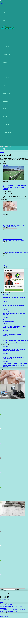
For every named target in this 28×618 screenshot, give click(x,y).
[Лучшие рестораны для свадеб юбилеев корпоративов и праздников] (12, 471)
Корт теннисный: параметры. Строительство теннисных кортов (14, 187)
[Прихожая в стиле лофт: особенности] (12, 500)
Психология (8, 70)
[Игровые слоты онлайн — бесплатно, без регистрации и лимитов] (12, 485)
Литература (8, 132)
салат (6, 611)
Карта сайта (8, 54)
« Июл (1, 602)
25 (2, 599)
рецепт (23, 609)
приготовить (2, 609)
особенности (22, 606)
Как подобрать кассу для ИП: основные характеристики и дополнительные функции (13, 239)
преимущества (20, 608)
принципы (13, 609)
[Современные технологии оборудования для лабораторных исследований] (10, 224)
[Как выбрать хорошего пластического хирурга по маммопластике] (10, 210)
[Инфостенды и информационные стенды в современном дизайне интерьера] (12, 456)
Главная (7, 46)
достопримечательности (18, 604)
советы (9, 611)
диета (10, 604)
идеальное (2, 606)
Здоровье (5, 62)
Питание (5, 101)
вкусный (1, 604)
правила (14, 608)
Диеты (4, 108)
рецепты (2, 611)
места (13, 606)
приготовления (8, 609)
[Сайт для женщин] (5, 3)
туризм (14, 611)
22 (8, 597)
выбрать (6, 604)
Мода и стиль (6, 77)
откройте (3, 608)
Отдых (4, 85)
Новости (7, 124)
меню (10, 606)
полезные (8, 608)
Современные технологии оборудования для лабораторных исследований (13, 226)
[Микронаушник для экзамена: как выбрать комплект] (10, 251)
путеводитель (18, 609)
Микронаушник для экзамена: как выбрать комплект (15, 252)
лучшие (6, 606)
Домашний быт (7, 93)
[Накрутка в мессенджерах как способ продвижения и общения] (10, 263)
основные (16, 606)
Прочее (5, 116)
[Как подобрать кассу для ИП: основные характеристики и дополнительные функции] (10, 237)
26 (4, 599)
